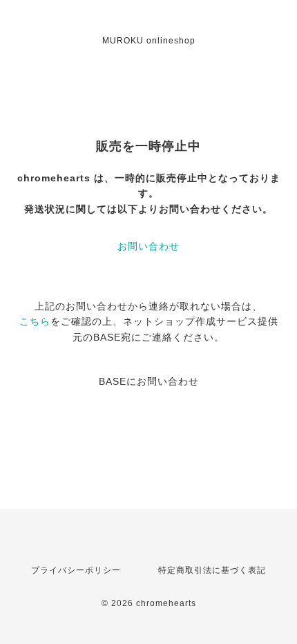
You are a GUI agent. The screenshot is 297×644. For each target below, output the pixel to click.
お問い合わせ (148, 246)
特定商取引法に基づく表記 (212, 570)
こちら (34, 321)
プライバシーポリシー (76, 570)
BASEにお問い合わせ (149, 381)
